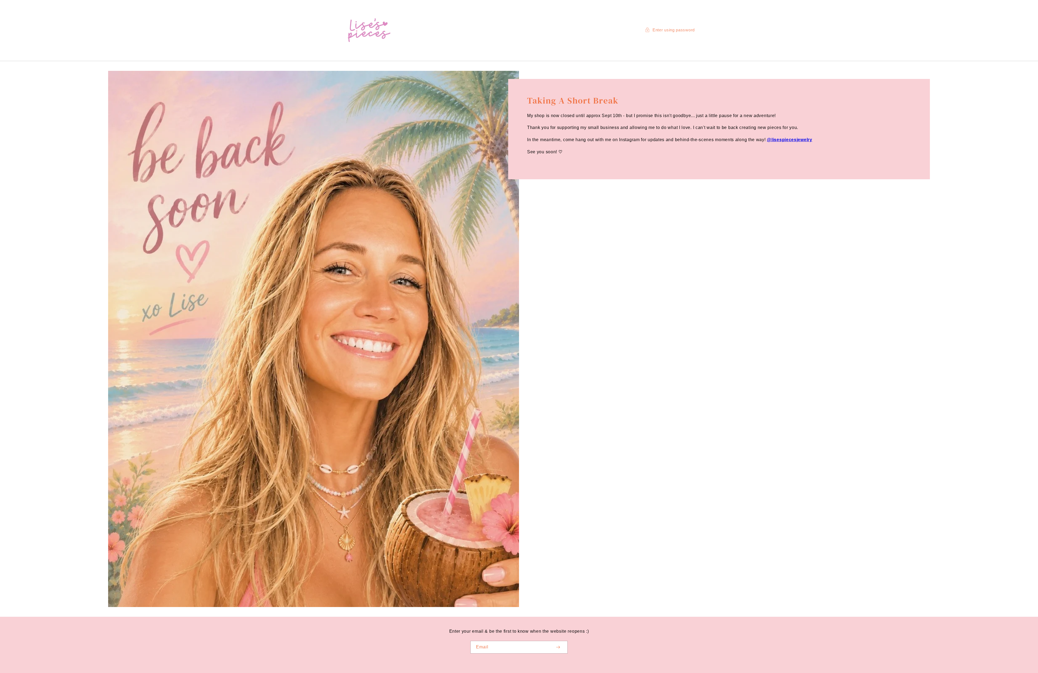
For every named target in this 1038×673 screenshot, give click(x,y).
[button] (670, 30)
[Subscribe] (557, 647)
